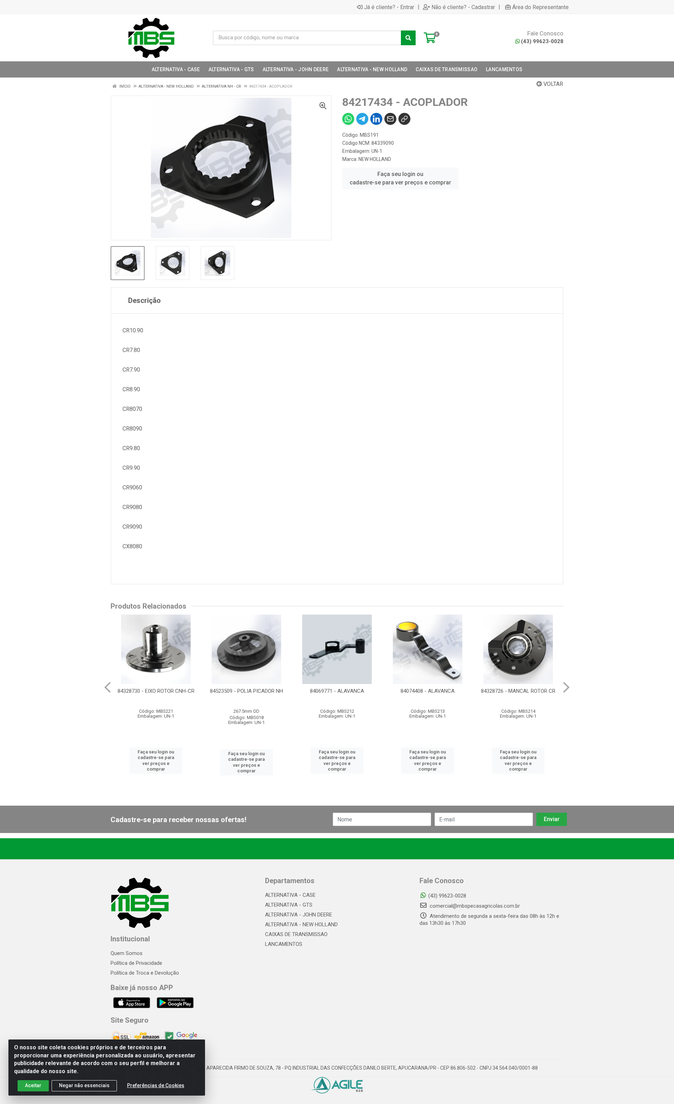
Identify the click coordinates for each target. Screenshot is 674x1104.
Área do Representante (540, 7)
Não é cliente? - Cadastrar (463, 7)
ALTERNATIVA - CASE (290, 895)
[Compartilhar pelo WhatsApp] (348, 119)
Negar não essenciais (84, 1085)
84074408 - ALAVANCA (428, 691)
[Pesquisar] (408, 38)
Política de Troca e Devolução (145, 973)
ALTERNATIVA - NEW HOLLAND (301, 924)
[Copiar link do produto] (404, 119)
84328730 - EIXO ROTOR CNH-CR (156, 691)
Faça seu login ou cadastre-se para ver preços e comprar (400, 178)
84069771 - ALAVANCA (337, 691)
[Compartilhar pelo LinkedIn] (376, 119)
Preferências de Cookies (155, 1085)
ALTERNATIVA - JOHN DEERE (298, 915)
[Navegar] (108, 687)
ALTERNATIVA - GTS (288, 905)
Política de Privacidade (136, 963)
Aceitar (33, 1085)
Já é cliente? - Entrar (389, 7)
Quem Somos (127, 953)
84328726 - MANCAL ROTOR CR (518, 691)
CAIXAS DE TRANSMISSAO (296, 934)
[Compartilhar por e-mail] (390, 119)
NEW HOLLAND (374, 159)
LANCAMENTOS (283, 944)
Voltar (552, 84)
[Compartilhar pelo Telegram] (362, 119)
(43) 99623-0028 (542, 41)
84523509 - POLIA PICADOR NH (246, 691)
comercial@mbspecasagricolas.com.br (474, 906)
